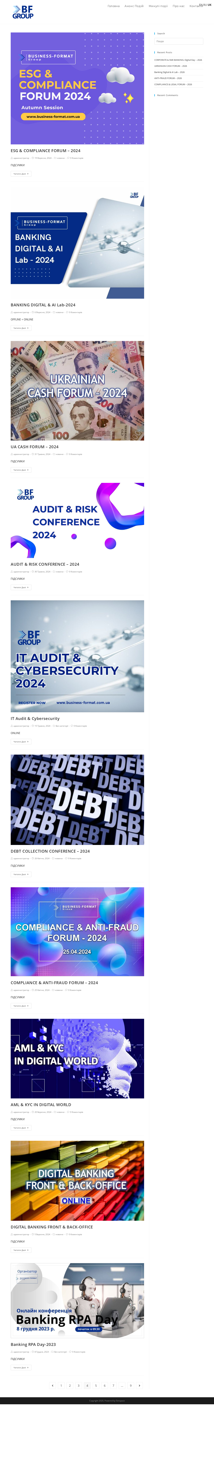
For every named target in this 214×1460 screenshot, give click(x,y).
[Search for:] (178, 40)
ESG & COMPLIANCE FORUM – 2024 (45, 150)
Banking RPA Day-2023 (33, 1344)
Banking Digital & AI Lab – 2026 (169, 72)
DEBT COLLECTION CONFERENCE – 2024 (50, 851)
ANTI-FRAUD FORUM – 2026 (168, 78)
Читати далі (20, 174)
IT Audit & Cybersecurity (35, 718)
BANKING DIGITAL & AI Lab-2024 (43, 305)
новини (61, 158)
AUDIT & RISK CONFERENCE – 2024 (45, 564)
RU (205, 5)
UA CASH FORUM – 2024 (35, 446)
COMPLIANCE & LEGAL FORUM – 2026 (173, 84)
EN (201, 5)
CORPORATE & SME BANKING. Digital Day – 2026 (178, 59)
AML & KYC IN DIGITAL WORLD (41, 1104)
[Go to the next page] (139, 1385)
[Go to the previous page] (52, 1385)
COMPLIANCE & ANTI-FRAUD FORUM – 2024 (54, 982)
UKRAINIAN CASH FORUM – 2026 (170, 65)
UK (209, 5)
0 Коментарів (76, 158)
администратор (21, 158)
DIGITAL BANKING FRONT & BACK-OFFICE (52, 1227)
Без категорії (62, 725)
